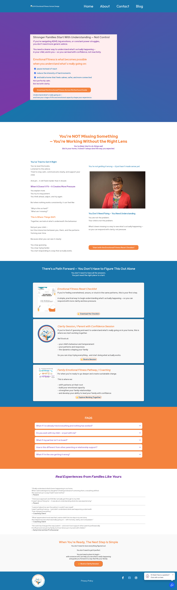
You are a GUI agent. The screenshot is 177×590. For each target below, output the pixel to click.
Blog (139, 6)
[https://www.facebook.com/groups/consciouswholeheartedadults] (130, 577)
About (105, 6)
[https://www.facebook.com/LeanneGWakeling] (123, 577)
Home (88, 6)
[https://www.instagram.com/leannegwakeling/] (136, 577)
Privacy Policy (87, 580)
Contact (122, 6)
